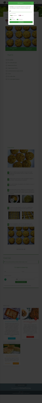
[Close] (32, 3)
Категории (11, 17)
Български (14, 15)
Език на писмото (12, 13)
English (22, 15)
